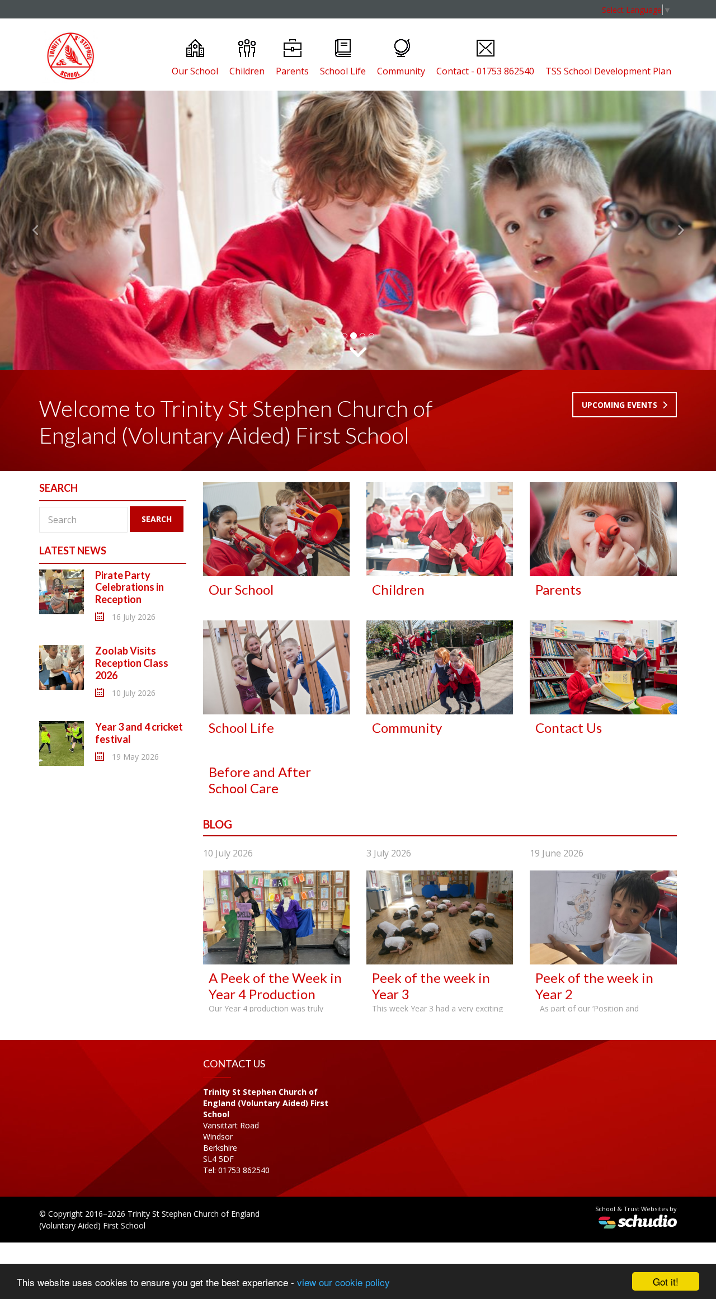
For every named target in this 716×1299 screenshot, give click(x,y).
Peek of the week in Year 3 (431, 986)
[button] (36, 230)
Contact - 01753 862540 (485, 71)
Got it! (666, 1281)
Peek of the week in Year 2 (594, 986)
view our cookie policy (343, 1282)
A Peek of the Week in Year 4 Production (275, 986)
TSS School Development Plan (608, 71)
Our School (195, 71)
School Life (343, 71)
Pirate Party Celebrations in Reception (129, 587)
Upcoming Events (621, 404)
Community (401, 71)
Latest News (72, 550)
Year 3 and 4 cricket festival (139, 733)
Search (157, 519)
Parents (292, 71)
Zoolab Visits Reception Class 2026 (131, 662)
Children (247, 71)
